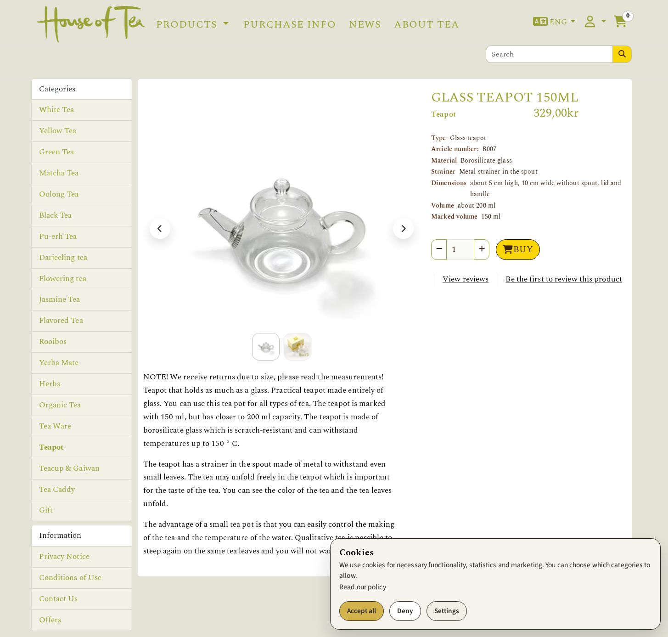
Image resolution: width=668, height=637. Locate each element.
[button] (554, 22)
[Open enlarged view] (282, 228)
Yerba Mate (59, 363)
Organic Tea (60, 405)
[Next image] (403, 228)
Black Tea (55, 215)
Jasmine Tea (59, 299)
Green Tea (56, 152)
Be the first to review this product (563, 279)
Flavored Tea (61, 321)
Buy (523, 249)
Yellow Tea (58, 131)
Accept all (361, 611)
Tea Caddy (57, 490)
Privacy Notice (64, 557)
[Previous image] (160, 228)
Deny (405, 611)
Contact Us (58, 599)
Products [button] (188, 24)
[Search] (622, 54)
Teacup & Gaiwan (69, 468)
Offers (50, 620)
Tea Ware (55, 426)
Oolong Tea (59, 194)
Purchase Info (289, 24)
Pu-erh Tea (58, 236)
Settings (446, 611)
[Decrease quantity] (439, 249)
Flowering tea (62, 279)
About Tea (427, 24)
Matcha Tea (59, 173)
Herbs (50, 384)
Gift (46, 510)
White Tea (56, 110)
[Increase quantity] (481, 249)
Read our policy (362, 587)
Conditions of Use (70, 578)
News (365, 24)
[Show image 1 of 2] (266, 347)
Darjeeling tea (63, 258)
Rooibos (53, 342)
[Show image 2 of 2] (297, 347)
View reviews (465, 279)
